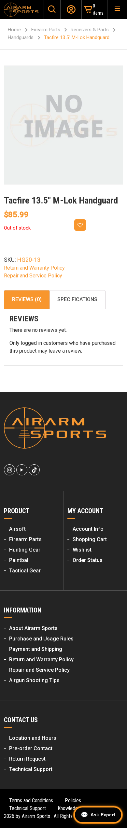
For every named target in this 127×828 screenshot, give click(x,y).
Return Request (27, 759)
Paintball (19, 560)
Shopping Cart (90, 539)
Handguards (21, 37)
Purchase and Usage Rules (41, 639)
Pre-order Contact (30, 748)
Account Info (88, 529)
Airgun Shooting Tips (34, 680)
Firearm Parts (45, 30)
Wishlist (82, 550)
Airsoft (17, 529)
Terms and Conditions (31, 800)
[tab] (27, 299)
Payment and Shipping (35, 649)
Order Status (88, 560)
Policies (73, 800)
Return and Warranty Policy (34, 268)
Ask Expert (103, 814)
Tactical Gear (25, 571)
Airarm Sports (36, 816)
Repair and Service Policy (33, 276)
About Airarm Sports (33, 628)
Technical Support (30, 769)
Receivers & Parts (90, 30)
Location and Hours (32, 738)
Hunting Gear (24, 550)
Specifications (77, 299)
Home (14, 30)
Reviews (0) (27, 299)
